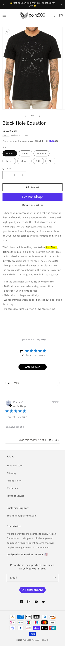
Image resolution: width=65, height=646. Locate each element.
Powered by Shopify (40, 640)
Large (9, 161)
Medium (41, 153)
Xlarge (24, 161)
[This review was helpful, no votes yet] (50, 440)
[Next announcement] (61, 4)
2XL (38, 161)
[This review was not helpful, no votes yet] (56, 440)
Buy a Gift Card (15, 465)
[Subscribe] (54, 578)
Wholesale (12, 488)
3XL (51, 161)
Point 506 (27, 640)
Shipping (6, 135)
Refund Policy (14, 480)
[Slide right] (40, 116)
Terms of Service (15, 495)
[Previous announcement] (3, 4)
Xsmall (10, 153)
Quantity (6, 168)
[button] (4, 15)
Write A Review (32, 366)
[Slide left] (25, 116)
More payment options (32, 205)
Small (25, 153)
